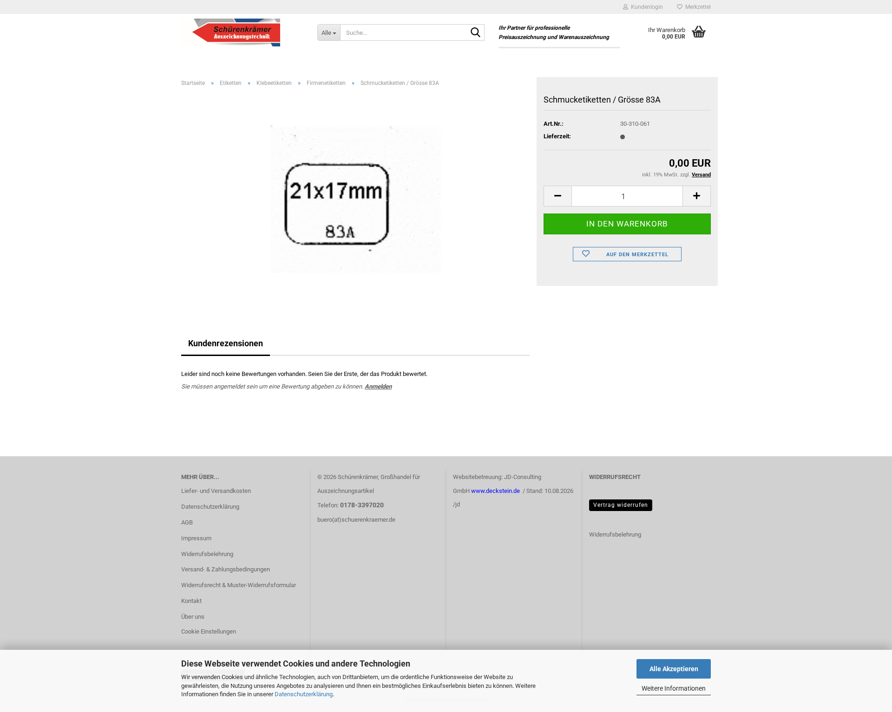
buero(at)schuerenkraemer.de (356, 519)
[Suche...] (476, 33)
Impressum (196, 538)
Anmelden (378, 386)
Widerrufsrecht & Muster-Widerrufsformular (238, 585)
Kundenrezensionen (225, 343)
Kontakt (191, 600)
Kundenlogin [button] (645, 7)
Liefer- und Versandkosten (216, 490)
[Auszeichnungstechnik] (242, 32)
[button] (557, 196)
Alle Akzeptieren (673, 669)
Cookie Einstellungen (208, 631)
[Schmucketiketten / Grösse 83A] (355, 198)
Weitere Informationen (674, 688)
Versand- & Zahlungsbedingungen (225, 569)
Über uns (192, 616)
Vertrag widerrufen (620, 505)
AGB (187, 522)
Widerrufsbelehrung (207, 553)
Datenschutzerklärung (304, 694)
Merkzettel (696, 7)
